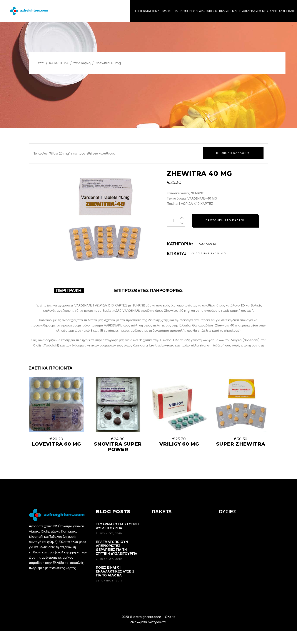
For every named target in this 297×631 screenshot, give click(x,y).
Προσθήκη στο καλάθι (224, 220)
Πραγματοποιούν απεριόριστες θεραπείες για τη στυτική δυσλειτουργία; (117, 548)
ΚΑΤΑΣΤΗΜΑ (58, 63)
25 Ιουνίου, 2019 (109, 580)
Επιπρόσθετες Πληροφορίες (148, 290)
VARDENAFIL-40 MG (208, 253)
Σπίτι (41, 63)
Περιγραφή (69, 290)
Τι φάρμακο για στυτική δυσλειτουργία (117, 526)
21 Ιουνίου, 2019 (109, 533)
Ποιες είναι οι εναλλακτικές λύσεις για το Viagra (115, 571)
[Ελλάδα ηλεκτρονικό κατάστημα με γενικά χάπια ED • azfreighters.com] (30, 11)
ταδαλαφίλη (81, 63)
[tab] (69, 290)
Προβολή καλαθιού (233, 153)
